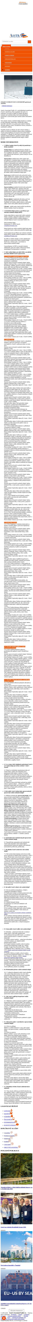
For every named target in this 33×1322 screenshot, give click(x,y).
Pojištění (6, 1141)
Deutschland (24, 7)
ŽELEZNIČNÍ (8, 1119)
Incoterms (13, 1314)
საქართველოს (25, 29)
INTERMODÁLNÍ (9, 1122)
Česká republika (23, 3)
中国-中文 (24, 27)
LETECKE (7, 1111)
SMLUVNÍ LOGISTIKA (11, 1147)
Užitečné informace (7, 105)
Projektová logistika (9, 1135)
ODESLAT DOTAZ (6, 46)
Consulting (7, 1133)
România (24, 17)
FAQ (8, 1317)
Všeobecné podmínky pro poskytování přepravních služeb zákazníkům (13, 1318)
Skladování (7, 1138)
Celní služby (7, 1144)
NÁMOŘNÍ (7, 1116)
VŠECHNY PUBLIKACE (16, 1310)
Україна (23, 25)
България (24, 30)
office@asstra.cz (22, 2)
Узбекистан (24, 24)
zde (30, 230)
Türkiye (23, 19)
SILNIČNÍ (7, 1113)
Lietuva (23, 13)
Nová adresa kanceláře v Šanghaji (10, 1265)
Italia (23, 12)
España (23, 8)
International (24, 5)
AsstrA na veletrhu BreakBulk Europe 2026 (13, 1227)
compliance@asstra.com (10, 225)
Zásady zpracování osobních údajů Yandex (15, 956)
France (23, 10)
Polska (23, 15)
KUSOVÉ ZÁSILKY (10, 1125)
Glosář (20, 1314)
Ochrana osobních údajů (14, 1316)
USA (23, 20)
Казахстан (24, 22)
